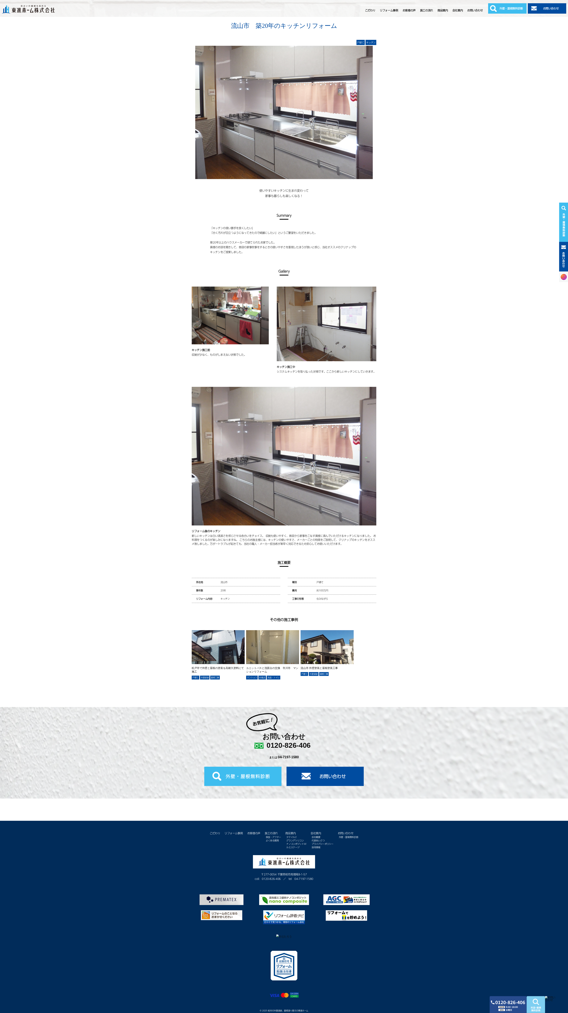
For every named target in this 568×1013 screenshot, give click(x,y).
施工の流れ (426, 10)
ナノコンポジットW (296, 843)
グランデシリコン (295, 840)
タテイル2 (291, 837)
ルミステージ (292, 847)
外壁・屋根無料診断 (511, 8)
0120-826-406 (289, 745)
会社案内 (457, 10)
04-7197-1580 (288, 757)
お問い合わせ (475, 10)
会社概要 (316, 837)
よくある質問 (272, 840)
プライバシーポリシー (322, 843)
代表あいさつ (318, 840)
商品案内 (443, 10)
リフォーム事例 (389, 10)
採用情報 (316, 847)
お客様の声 (409, 10)
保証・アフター (273, 837)
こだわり (370, 10)
